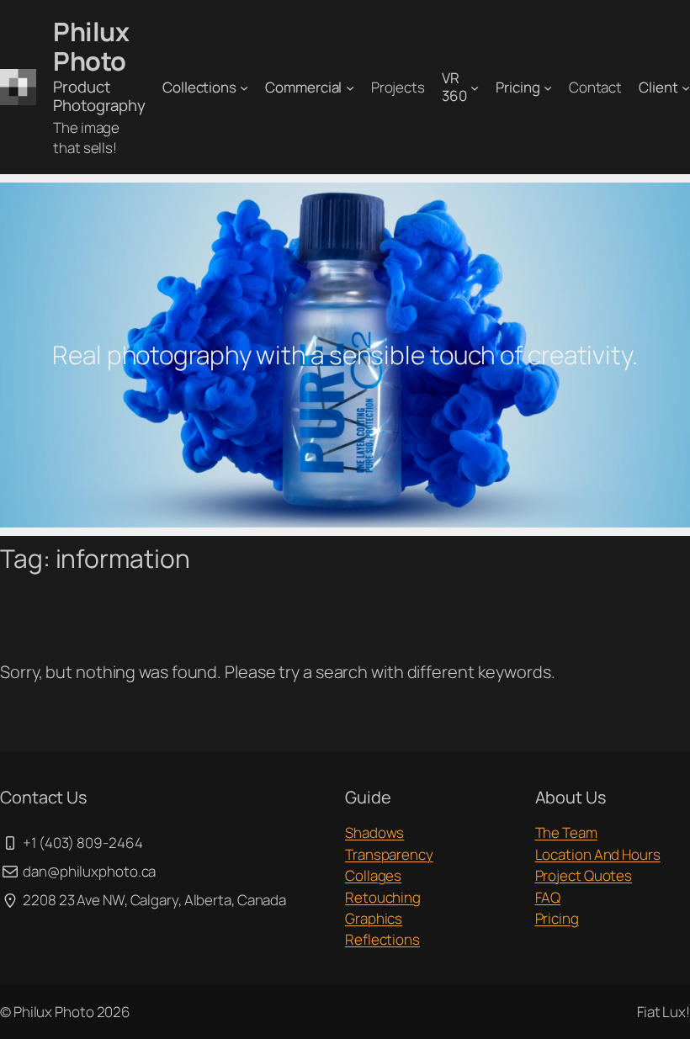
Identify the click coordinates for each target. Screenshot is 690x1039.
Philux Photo (91, 45)
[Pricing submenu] (548, 87)
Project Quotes (584, 875)
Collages (373, 875)
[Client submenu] (686, 87)
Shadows (374, 832)
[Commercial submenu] (350, 87)
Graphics (373, 918)
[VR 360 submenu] (474, 87)
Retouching (383, 897)
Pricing (557, 918)
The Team (566, 832)
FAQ (548, 897)
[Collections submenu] (244, 87)
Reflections (382, 939)
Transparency (389, 854)
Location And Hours (598, 854)
